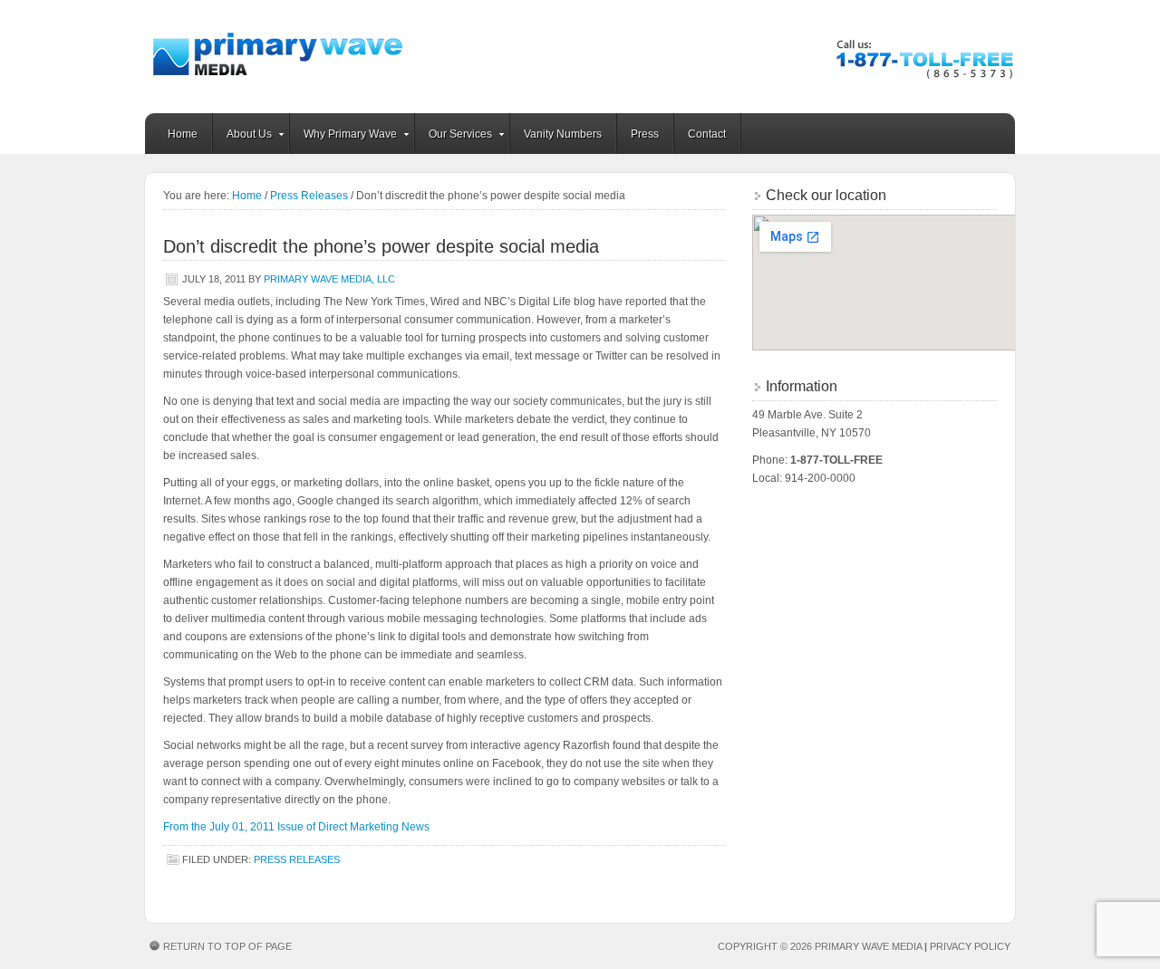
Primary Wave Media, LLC (329, 278)
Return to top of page (227, 946)
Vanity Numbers (563, 134)
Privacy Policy (970, 946)
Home (183, 134)
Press (645, 134)
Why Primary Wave (343, 137)
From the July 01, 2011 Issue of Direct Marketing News (296, 826)
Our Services (453, 137)
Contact (707, 134)
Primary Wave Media (285, 56)
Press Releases (309, 195)
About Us (242, 137)
